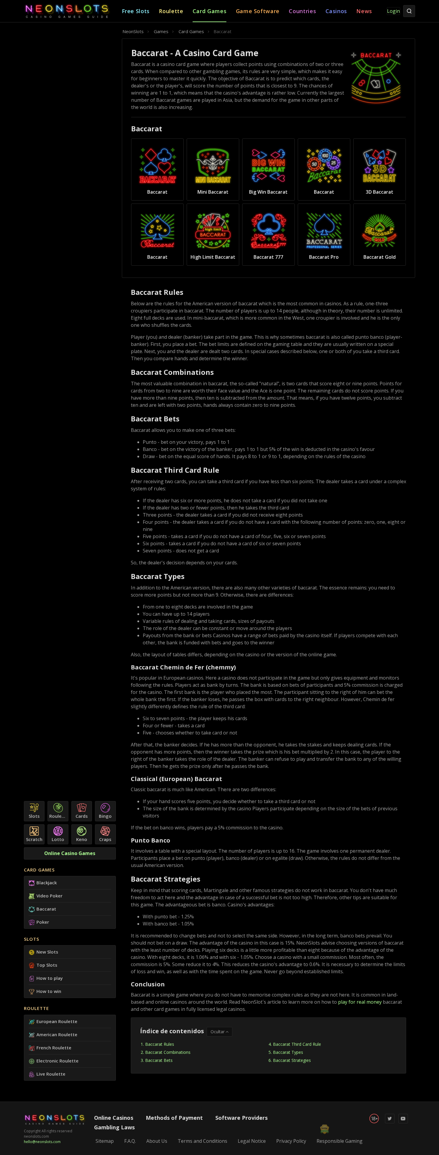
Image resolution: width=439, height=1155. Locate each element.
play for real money (360, 1002)
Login (393, 11)
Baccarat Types (288, 1052)
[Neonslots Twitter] (390, 1122)
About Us (156, 1141)
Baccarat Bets (159, 1060)
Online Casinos (113, 1117)
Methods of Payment (174, 1117)
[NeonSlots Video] (403, 1122)
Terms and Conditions (202, 1141)
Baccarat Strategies (292, 1060)
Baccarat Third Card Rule (297, 1044)
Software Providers (241, 1117)
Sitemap (105, 1141)
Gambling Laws (114, 1127)
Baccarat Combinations (168, 1052)
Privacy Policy (291, 1141)
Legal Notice (252, 1141)
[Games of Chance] (73, 11)
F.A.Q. (130, 1141)
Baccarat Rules (159, 1044)
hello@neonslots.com (42, 1141)
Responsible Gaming (340, 1141)
